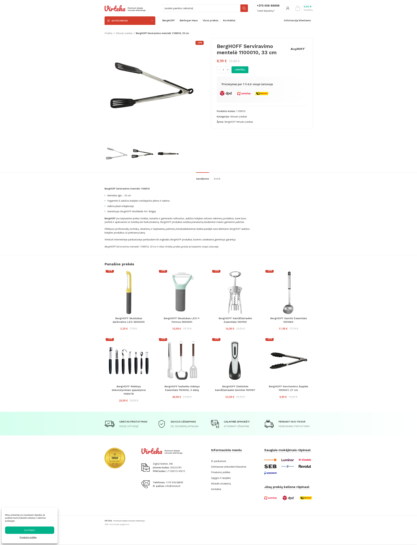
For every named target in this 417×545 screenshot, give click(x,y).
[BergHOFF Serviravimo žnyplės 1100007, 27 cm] (288, 360)
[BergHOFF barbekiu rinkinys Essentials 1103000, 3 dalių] (182, 360)
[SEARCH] (244, 8)
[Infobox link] (268, 8)
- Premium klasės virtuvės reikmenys (125, 520)
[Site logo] (125, 7)
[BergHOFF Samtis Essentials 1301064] (288, 292)
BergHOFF (235, 228)
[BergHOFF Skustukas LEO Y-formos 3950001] (182, 292)
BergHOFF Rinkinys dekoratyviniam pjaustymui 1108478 (129, 390)
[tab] (202, 177)
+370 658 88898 (174, 482)
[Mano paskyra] (287, 8)
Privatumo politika (28, 537)
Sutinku (29, 530)
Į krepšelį (240, 69)
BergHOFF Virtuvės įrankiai (238, 121)
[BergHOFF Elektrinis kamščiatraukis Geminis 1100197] (235, 360)
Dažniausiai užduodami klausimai (228, 466)
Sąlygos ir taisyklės (221, 477)
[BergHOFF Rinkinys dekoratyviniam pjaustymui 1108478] (129, 360)
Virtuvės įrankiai (124, 33)
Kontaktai (216, 489)
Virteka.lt (109, 239)
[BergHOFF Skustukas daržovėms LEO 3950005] (129, 292)
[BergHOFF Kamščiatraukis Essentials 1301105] (235, 292)
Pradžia (108, 33)
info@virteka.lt (172, 486)
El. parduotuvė (218, 461)
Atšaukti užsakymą (221, 483)
